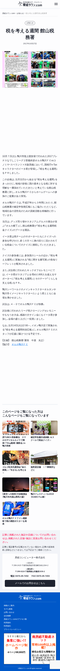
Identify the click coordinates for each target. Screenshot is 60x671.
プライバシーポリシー (12, 629)
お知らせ (30, 23)
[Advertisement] (30, 121)
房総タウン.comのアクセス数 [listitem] (15, 619)
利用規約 (7, 626)
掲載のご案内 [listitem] (9, 606)
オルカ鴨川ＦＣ (20, 344)
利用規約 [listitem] (7, 623)
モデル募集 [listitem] (8, 609)
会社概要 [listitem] (7, 616)
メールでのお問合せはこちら (30, 583)
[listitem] (15, 434)
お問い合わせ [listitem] (9, 612)
